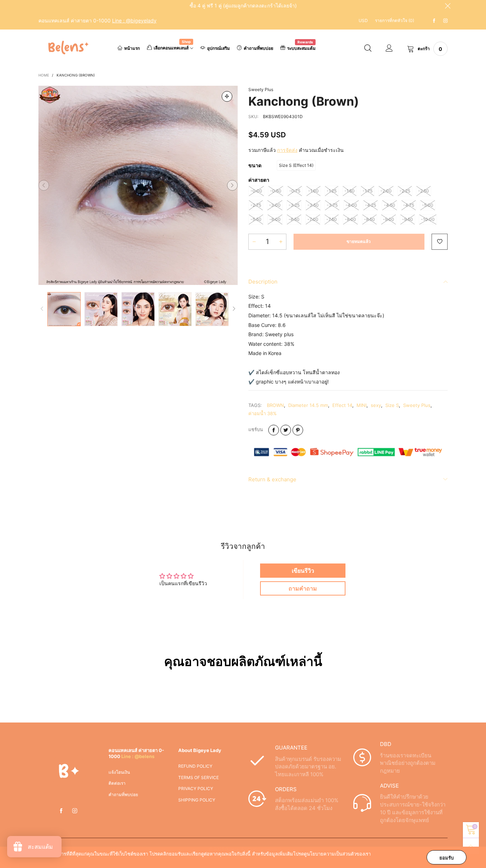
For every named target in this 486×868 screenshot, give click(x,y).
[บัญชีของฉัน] (389, 48)
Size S (392, 405)
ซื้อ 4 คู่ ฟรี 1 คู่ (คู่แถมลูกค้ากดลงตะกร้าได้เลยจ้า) (243, 5)
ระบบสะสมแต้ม (301, 47)
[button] (43, 185)
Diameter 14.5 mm (308, 405)
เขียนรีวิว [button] (303, 570)
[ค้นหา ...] (368, 48)
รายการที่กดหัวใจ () (394, 20)
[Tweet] (285, 430)
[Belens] (67, 47)
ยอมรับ (446, 858)
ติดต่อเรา (117, 783)
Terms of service (198, 777)
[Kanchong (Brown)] (138, 185)
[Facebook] (434, 21)
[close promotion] (447, 5)
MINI (361, 405)
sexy (376, 405)
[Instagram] (445, 21)
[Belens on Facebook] (61, 811)
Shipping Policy (196, 800)
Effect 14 (342, 405)
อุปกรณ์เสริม (218, 48)
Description (263, 281)
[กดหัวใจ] (440, 242)
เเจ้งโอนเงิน (119, 772)
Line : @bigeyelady (134, 20)
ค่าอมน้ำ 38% (262, 413)
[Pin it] (297, 430)
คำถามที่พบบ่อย (258, 48)
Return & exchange (272, 479)
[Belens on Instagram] (74, 811)
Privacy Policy (195, 788)
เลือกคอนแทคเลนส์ (172, 47)
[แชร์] (273, 430)
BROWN (275, 405)
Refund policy (195, 766)
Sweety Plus (260, 89)
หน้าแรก (132, 48)
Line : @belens (137, 756)
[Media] (227, 96)
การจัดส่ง (287, 150)
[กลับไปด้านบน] (471, 846)
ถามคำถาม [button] (303, 588)
